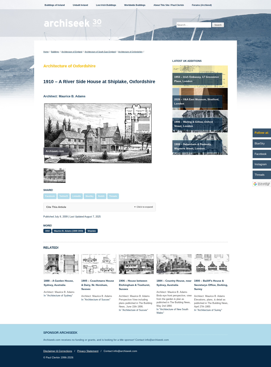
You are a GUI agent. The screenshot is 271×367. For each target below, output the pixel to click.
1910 (47, 231)
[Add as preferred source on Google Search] (262, 185)
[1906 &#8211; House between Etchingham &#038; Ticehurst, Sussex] (136, 273)
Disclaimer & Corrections (57, 351)
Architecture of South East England (100, 52)
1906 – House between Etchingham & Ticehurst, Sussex (134, 284)
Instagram (261, 164)
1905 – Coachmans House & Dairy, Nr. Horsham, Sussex (97, 284)
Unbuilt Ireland (80, 5)
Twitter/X (63, 196)
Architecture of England (71, 52)
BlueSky (89, 196)
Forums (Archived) (202, 5)
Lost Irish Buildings (106, 5)
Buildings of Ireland (55, 5)
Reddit (101, 196)
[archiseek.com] (72, 26)
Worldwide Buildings (134, 5)
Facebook (50, 196)
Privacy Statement (87, 351)
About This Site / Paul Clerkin (169, 5)
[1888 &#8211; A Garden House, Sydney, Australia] (61, 273)
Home (46, 52)
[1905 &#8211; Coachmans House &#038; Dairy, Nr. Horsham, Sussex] (98, 273)
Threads (113, 196)
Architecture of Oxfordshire (130, 52)
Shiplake (92, 231)
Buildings (55, 52)
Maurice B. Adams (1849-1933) (68, 231)
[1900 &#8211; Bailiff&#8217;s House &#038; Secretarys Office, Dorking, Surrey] (211, 273)
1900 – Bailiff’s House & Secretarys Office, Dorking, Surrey (211, 284)
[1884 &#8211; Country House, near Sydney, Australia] (174, 273)
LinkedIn (76, 196)
